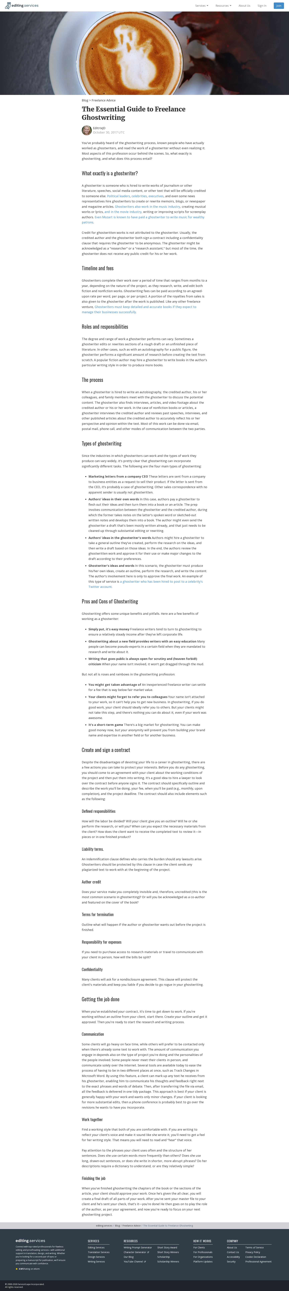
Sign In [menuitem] (262, 6)
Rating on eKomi (29, 1268)
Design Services (96, 1256)
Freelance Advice (104, 100)
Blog (85, 100)
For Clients (199, 1247)
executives (156, 196)
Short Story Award (167, 1247)
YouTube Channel (133, 1261)
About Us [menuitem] (244, 6)
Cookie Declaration (255, 1256)
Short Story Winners (168, 1252)
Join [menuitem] (278, 6)
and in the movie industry (123, 212)
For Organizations (203, 1256)
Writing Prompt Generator (138, 1247)
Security (231, 1261)
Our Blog (128, 1256)
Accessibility (233, 1256)
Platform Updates (203, 1261)
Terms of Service (254, 1247)
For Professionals (202, 1252)
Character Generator (135, 1252)
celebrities (139, 196)
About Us (232, 1247)
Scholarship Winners (168, 1261)
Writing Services (96, 1261)
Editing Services (96, 1247)
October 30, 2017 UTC (109, 132)
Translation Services (99, 1252)
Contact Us (233, 1252)
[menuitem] (202, 5)
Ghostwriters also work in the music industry (147, 207)
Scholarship (163, 1256)
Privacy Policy (252, 1252)
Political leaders (118, 196)
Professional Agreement (258, 1261)
